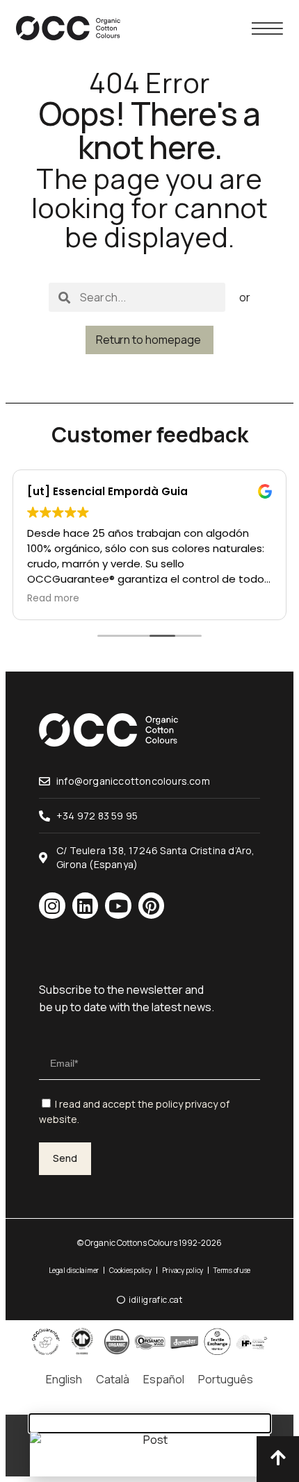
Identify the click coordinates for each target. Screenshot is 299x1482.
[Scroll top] (277, 1457)
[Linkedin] (85, 905)
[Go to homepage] (68, 28)
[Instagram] (52, 905)
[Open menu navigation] (267, 28)
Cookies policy (130, 1270)
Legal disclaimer (74, 1270)
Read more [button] (53, 598)
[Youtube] (118, 905)
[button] (150, 1423)
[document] (149, 1445)
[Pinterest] (151, 905)
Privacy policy (183, 1270)
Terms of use (231, 1270)
